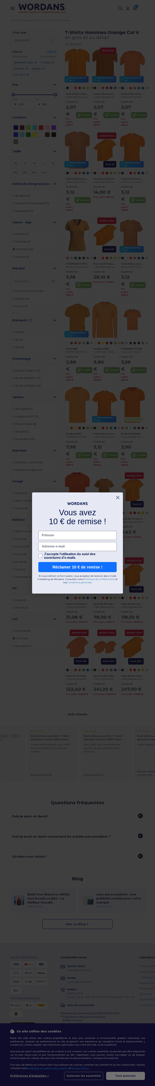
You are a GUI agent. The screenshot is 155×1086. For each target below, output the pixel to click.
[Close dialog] (117, 497)
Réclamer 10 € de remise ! (77, 567)
